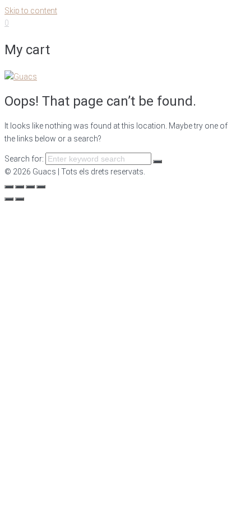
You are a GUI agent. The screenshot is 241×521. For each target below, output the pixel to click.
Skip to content (30, 10)
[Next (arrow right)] (19, 199)
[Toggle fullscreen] (30, 186)
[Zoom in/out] (40, 186)
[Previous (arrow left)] (8, 199)
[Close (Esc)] (8, 186)
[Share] (19, 186)
